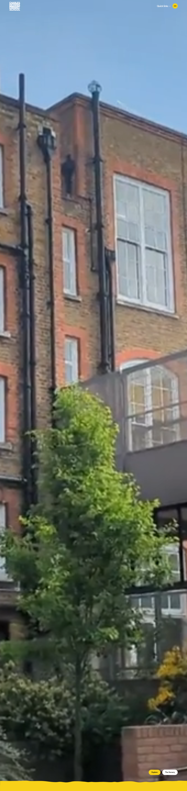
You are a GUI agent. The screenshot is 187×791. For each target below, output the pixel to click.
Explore (155, 772)
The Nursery (170, 772)
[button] (163, 6)
